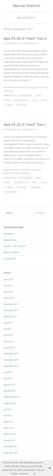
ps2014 (44, 100)
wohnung (8, 91)
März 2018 (9, 298)
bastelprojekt (25, 95)
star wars (36, 187)
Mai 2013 (8, 378)
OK (34, 473)
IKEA (35, 100)
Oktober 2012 (10, 390)
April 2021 (8, 279)
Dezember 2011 (11, 446)
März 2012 (9, 428)
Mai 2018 (8, 285)
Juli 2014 (8, 329)
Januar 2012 (9, 440)
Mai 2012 (8, 415)
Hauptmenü (28, 17)
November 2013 (11, 359)
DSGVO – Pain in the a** (15, 246)
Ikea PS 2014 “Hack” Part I (25, 124)
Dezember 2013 (11, 353)
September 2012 (11, 397)
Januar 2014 (9, 347)
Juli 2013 (8, 372)
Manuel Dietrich (26, 5)
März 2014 (9, 341)
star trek (21, 105)
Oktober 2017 (10, 316)
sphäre (9, 105)
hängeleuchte (21, 100)
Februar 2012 (10, 434)
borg (38, 95)
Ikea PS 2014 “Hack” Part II (25, 38)
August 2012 (9, 403)
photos (44, 87)
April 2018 (8, 291)
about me (26, 87)
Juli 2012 (8, 409)
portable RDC (10, 258)
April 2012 (8, 421)
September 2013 (11, 366)
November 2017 (11, 310)
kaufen (36, 87)
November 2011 (11, 452)
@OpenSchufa (10, 240)
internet (36, 170)
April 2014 (8, 335)
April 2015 (8, 322)
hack (7, 100)
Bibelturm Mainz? (11, 252)
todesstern (10, 192)
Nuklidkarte (9, 233)
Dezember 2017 (11, 304)
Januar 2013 (9, 384)
